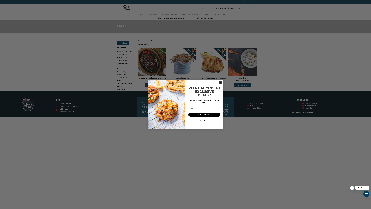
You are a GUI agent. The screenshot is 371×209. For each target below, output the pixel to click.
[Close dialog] (220, 82)
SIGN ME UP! (204, 115)
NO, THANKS (204, 120)
